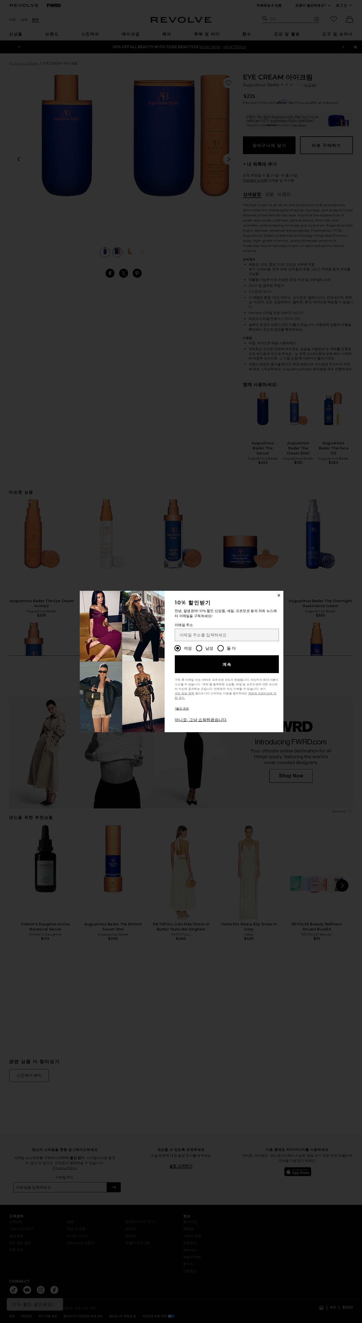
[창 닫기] (278, 595)
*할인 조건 (182, 708)
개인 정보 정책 (184, 693)
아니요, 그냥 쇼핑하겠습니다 (201, 719)
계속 (227, 664)
